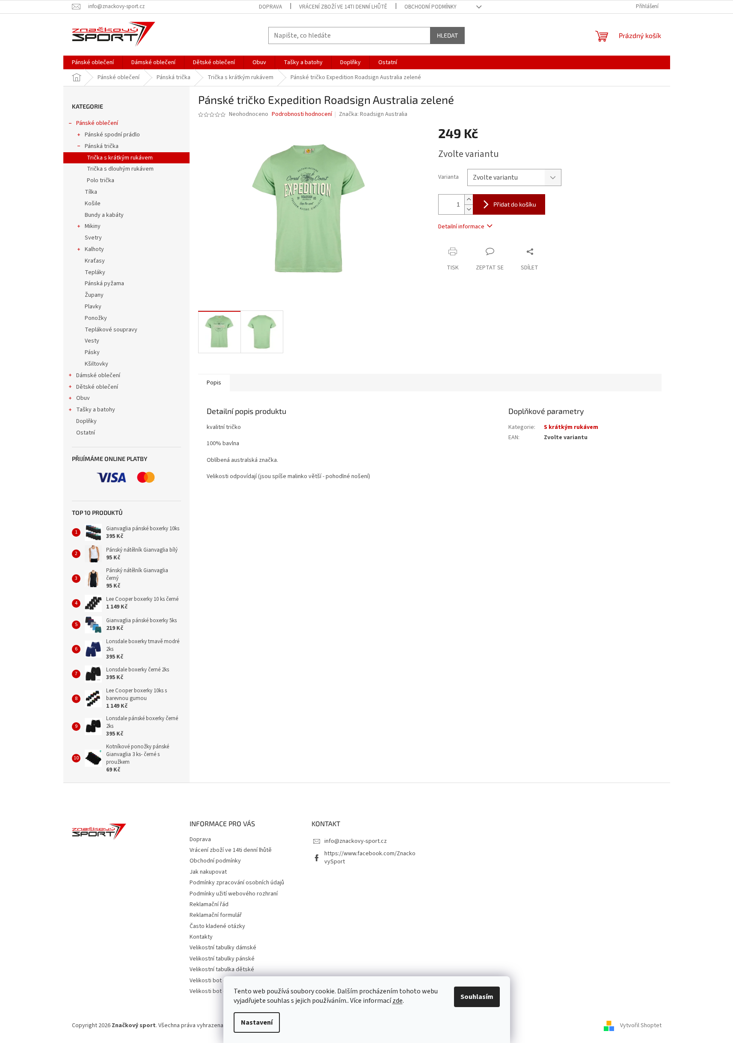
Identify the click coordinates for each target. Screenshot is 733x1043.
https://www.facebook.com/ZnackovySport (369, 857)
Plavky (93, 306)
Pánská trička (102, 146)
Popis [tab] (214, 382)
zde (397, 1000)
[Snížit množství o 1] (468, 209)
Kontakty (201, 937)
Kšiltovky (96, 364)
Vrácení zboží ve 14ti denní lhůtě (343, 7)
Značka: (373, 114)
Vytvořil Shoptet (641, 1025)
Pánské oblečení (97, 123)
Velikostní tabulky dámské (223, 947)
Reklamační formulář (216, 915)
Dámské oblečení (98, 375)
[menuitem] (92, 62)
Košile (93, 203)
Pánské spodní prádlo (112, 134)
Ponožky (96, 318)
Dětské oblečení (97, 387)
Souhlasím (476, 997)
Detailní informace (461, 226)
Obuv (83, 398)
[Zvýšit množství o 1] (468, 199)
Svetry (93, 237)
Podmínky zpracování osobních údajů (237, 882)
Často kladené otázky (217, 926)
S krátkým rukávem (571, 427)
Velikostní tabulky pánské (222, 958)
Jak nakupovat (208, 872)
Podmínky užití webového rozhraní (234, 893)
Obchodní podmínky (430, 7)
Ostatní (85, 432)
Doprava (270, 7)
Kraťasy (95, 261)
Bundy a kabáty (104, 215)
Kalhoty (94, 249)
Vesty (92, 341)
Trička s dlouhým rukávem (120, 169)
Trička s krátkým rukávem (120, 158)
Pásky (92, 352)
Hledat (447, 35)
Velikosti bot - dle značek (222, 991)
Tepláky (95, 272)
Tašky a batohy (95, 409)
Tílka (91, 192)
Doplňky (86, 421)
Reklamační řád (209, 904)
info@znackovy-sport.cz (355, 841)
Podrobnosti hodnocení (302, 114)
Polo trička (100, 180)
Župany (94, 295)
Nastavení (257, 1022)
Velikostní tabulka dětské (222, 969)
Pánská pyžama (104, 283)
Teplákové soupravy (111, 329)
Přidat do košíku (514, 204)
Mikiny (93, 226)
